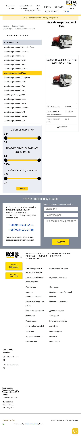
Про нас (38, 7)
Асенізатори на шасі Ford (14, 86)
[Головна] (72, 2)
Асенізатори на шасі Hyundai (16, 108)
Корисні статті (72, 7)
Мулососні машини (57, 278)
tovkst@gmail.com (10, 397)
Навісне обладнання (58, 301)
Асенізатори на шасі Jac (14, 56)
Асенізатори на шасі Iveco (15, 90)
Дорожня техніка (56, 311)
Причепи (53, 336)
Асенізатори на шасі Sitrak (15, 103)
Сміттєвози (54, 287)
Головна (6, 26)
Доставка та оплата (26, 7)
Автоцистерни (32, 321)
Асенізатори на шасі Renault (16, 116)
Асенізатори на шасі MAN (15, 60)
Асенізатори (7, 29)
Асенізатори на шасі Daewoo (16, 52)
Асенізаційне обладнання (14, 95)
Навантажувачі (56, 331)
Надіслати (61, 242)
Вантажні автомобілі (35, 326)
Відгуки (47, 7)
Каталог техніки (10, 7)
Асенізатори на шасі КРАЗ (15, 82)
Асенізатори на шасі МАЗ (14, 112)
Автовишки (30, 316)
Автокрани (54, 316)
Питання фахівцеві (14, 275)
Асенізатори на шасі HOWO (15, 69)
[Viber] (12, 374)
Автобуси (53, 326)
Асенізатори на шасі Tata (15, 73)
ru (65, 11)
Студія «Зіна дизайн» (31, 424)
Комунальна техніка (58, 321)
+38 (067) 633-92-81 (21, 224)
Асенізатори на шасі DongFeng (17, 77)
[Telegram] (5, 380)
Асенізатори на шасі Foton (15, 64)
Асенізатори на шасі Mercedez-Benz (19, 47)
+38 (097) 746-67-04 (33, 10)
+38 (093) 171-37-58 (21, 229)
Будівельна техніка (34, 336)
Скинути (22, 188)
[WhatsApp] (5, 374)
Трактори (30, 331)
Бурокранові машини (58, 268)
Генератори (54, 342)
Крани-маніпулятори (35, 311)
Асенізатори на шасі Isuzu (15, 99)
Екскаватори (31, 342)
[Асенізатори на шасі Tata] (61, 42)
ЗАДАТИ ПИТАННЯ (51, 11)
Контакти (59, 7)
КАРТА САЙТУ (9, 420)
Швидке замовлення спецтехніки (14, 266)
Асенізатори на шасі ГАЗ (14, 121)
